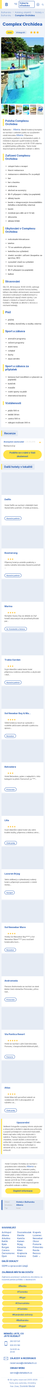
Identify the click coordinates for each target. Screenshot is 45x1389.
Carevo (6, 1250)
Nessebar (38, 1238)
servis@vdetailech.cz (21, 1373)
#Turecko (22, 1292)
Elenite (20, 1235)
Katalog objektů (23, 12)
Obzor (36, 1241)
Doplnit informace (22, 1191)
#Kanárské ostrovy (22, 1314)
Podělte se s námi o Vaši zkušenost (22, 454)
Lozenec (37, 1235)
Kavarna (21, 1247)
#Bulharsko (22, 1320)
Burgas (5, 1247)
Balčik (5, 1241)
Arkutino (6, 1238)
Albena (16, 129)
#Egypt (22, 1326)
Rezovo (37, 1253)
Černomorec (8, 1253)
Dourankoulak (24, 1232)
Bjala (4, 1244)
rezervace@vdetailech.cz (23, 1363)
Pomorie (37, 1244)
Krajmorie (22, 1253)
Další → (36, 1256)
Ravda (36, 1250)
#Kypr (22, 1297)
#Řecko (22, 1286)
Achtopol (6, 1232)
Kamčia (21, 1238)
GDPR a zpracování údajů (15, 1266)
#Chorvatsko (22, 1303)
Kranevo (21, 1256)
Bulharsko (6, 12)
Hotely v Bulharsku (25, 1202)
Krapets (37, 1232)
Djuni (4, 1256)
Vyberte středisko (25, 4)
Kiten (19, 1250)
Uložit (9, 42)
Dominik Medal (27, 1386)
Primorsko (38, 1247)
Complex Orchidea (25, 15)
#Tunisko (23, 1309)
